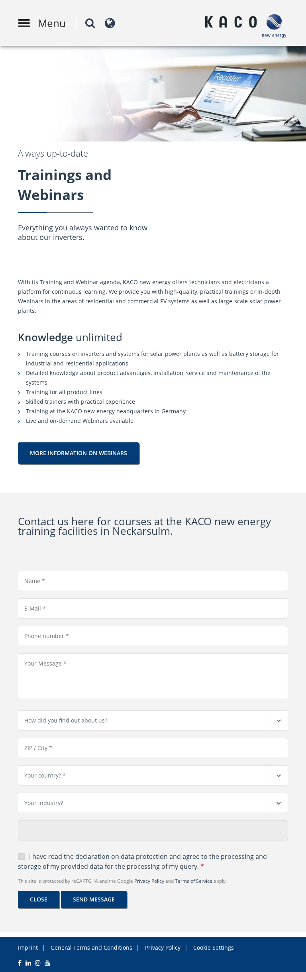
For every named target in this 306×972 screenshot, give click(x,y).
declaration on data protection (121, 856)
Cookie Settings (213, 947)
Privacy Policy (149, 881)
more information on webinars (78, 453)
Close (38, 899)
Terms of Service (193, 881)
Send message (94, 899)
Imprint (28, 947)
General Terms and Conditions (91, 947)
